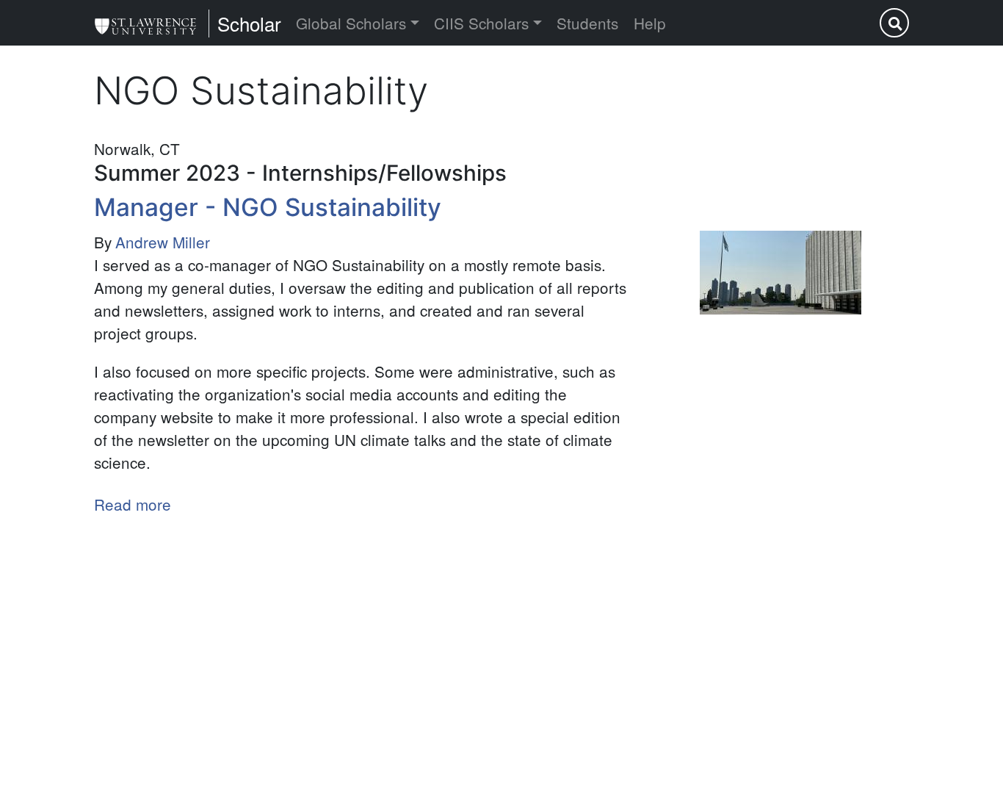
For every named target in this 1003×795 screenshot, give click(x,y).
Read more (132, 504)
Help (650, 23)
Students (587, 23)
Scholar (249, 23)
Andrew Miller (162, 242)
